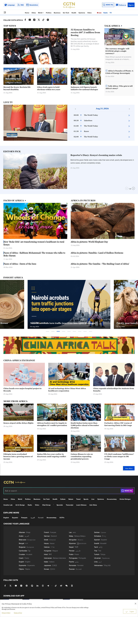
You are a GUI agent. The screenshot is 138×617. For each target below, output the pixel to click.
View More (129, 468)
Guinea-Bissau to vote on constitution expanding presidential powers (82, 456)
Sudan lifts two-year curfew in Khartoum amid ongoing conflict (51, 455)
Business (57, 13)
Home (27, 13)
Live (99, 13)
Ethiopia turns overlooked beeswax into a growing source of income (18, 456)
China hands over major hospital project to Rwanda (22, 389)
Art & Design (20, 505)
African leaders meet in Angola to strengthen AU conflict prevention (52, 424)
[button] (61, 188)
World (40, 13)
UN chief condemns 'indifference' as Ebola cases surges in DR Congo (119, 456)
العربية (33, 517)
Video (89, 13)
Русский (40, 517)
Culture (62, 499)
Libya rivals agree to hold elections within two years (48, 88)
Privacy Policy (6, 613)
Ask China (93, 505)
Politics (48, 13)
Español (15, 517)
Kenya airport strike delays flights (18, 423)
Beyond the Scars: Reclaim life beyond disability (17, 88)
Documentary (112, 499)
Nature (70, 499)
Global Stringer (125, 499)
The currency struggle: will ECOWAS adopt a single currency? (117, 51)
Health (73, 13)
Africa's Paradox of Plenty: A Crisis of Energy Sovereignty (119, 72)
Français (24, 517)
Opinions (81, 13)
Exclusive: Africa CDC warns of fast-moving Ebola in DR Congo (118, 424)
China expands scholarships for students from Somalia (113, 389)
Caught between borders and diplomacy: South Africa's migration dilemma (66, 321)
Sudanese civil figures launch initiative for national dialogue (84, 88)
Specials (60, 505)
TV (111, 13)
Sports (86, 499)
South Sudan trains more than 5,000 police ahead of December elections (85, 425)
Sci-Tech (66, 13)
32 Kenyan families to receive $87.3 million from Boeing (85, 32)
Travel (78, 499)
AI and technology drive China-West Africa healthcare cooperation (67, 389)
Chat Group (46, 505)
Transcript (69, 505)
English (6, 517)
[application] (35, 123)
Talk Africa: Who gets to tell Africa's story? (119, 87)
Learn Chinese (81, 505)
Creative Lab (8, 505)
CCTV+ (62, 517)
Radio (105, 13)
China (34, 13)
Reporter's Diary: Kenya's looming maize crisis (96, 155)
